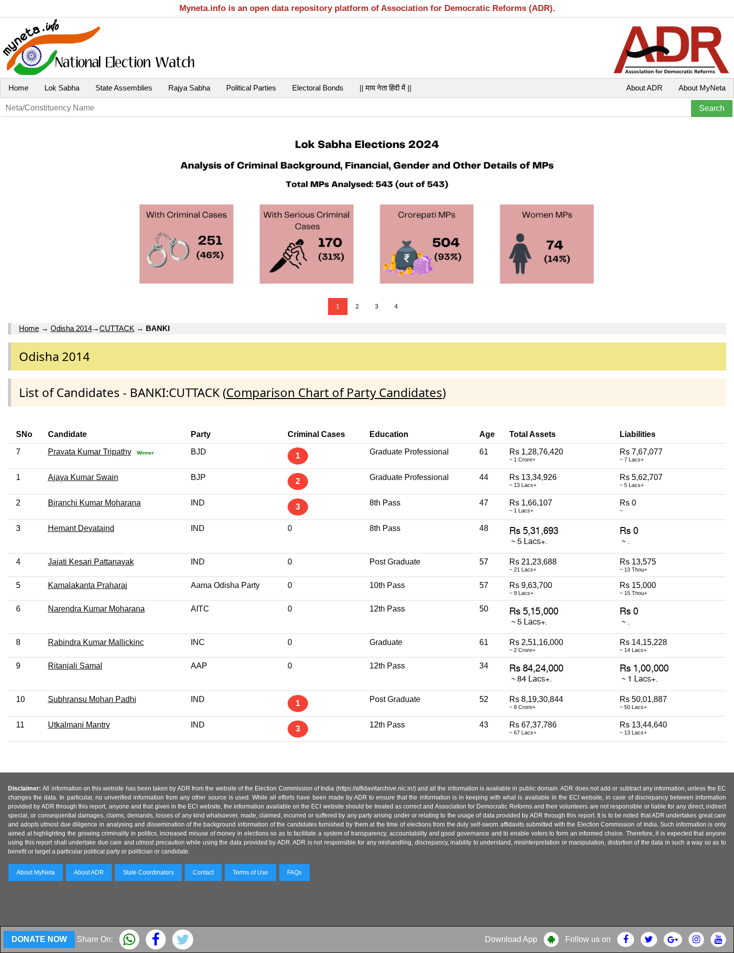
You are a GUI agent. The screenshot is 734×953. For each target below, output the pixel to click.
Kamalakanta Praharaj (87, 585)
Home (18, 88)
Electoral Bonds (318, 88)
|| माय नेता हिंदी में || (385, 88)
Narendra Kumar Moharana (96, 608)
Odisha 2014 (71, 328)
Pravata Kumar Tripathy (89, 452)
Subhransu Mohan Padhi (92, 699)
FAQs (294, 872)
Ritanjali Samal (75, 666)
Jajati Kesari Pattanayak (91, 562)
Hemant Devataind (81, 528)
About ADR (644, 88)
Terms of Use (250, 872)
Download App (511, 939)
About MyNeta (702, 88)
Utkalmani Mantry (79, 724)
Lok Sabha (61, 88)
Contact (203, 872)
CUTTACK (116, 328)
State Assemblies (123, 88)
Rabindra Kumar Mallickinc (96, 642)
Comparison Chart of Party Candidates (334, 392)
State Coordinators (148, 872)
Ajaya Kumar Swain (83, 477)
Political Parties (251, 88)
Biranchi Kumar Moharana (94, 502)
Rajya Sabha (189, 88)
